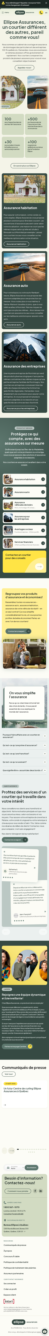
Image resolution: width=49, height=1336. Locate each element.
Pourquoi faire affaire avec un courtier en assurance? (21, 736)
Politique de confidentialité (16, 1262)
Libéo (39, 1332)
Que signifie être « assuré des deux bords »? (23, 770)
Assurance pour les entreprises (21, 408)
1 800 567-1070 (11, 1207)
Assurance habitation (16, 244)
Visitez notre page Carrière (15, 1046)
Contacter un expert (16, 631)
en (46, 13)
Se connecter (10, 1283)
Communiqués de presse (15, 1245)
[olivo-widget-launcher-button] (44, 1331)
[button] (46, 3)
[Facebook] (35, 1191)
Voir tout (9, 1074)
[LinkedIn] (40, 1191)
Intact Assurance (14, 1309)
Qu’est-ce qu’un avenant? (15, 762)
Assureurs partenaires (14, 1273)
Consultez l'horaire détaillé (13, 1214)
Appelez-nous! (24, 67)
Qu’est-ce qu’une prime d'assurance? (20, 745)
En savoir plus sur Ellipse (24, 165)
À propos (8, 1251)
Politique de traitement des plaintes (20, 1268)
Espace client (10, 1295)
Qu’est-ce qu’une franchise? (16, 753)
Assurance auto (32, 79)
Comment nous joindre (18, 1191)
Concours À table (11, 1256)
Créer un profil (10, 1289)
